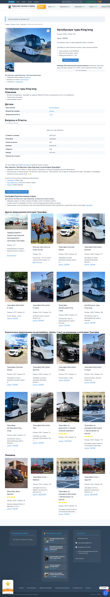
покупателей (24, 79)
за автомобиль (54, 107)
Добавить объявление (46, 588)
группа (51, 111)
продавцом (19, 82)
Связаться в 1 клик (70, 60)
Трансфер (83, 70)
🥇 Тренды (11, 1)
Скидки (23, 1)
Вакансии (36, 1)
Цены (18, 1)
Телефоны (10, 180)
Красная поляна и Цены (23, 6)
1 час (51, 114)
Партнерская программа (62, 588)
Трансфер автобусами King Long (66, 308)
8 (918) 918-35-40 (83, 538)
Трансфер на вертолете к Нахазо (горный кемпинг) (67, 428)
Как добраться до (13, 182)
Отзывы (30, 1)
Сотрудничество (77, 588)
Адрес (9, 185)
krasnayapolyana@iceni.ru (85, 542)
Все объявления (31, 588)
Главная (21, 588)
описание (27, 77)
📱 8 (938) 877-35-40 (90, 1)
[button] (63, 434)
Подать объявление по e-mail (16, 192)
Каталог (41, 6)
